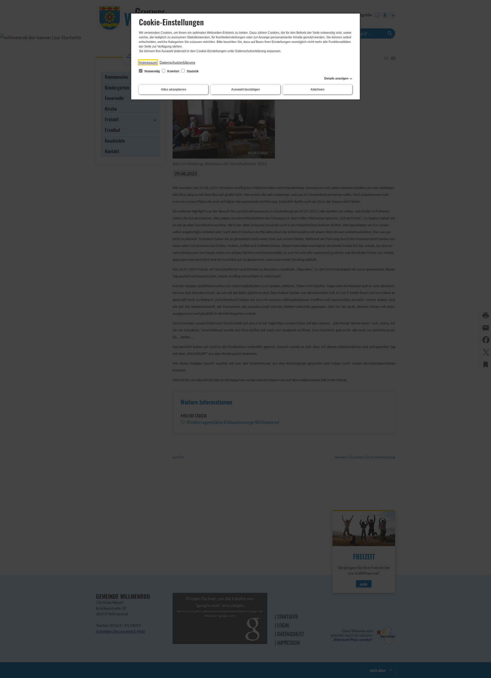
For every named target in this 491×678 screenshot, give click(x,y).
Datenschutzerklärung (177, 62)
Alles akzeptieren (173, 89)
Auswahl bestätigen (245, 89)
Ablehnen (317, 89)
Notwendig (152, 71)
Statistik (192, 71)
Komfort (173, 71)
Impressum (148, 62)
